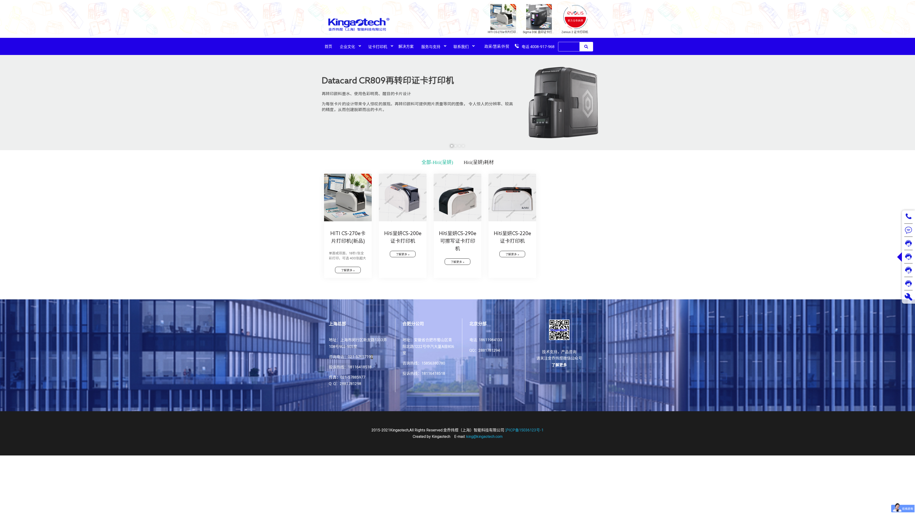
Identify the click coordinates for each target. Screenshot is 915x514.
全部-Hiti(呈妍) (437, 162)
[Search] (586, 46)
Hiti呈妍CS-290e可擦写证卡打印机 (457, 241)
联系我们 (461, 47)
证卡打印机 (377, 47)
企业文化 (347, 47)
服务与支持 (430, 47)
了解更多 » (348, 270)
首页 (328, 46)
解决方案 (406, 46)
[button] (452, 146)
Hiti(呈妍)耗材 (479, 162)
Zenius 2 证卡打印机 (574, 32)
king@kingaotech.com (484, 436)
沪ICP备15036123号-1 (524, 430)
